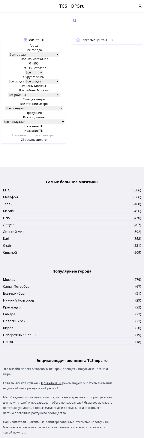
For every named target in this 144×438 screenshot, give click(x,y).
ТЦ (73, 20)
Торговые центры (94, 40)
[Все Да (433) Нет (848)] (34, 72)
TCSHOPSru (72, 6)
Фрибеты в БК (51, 383)
